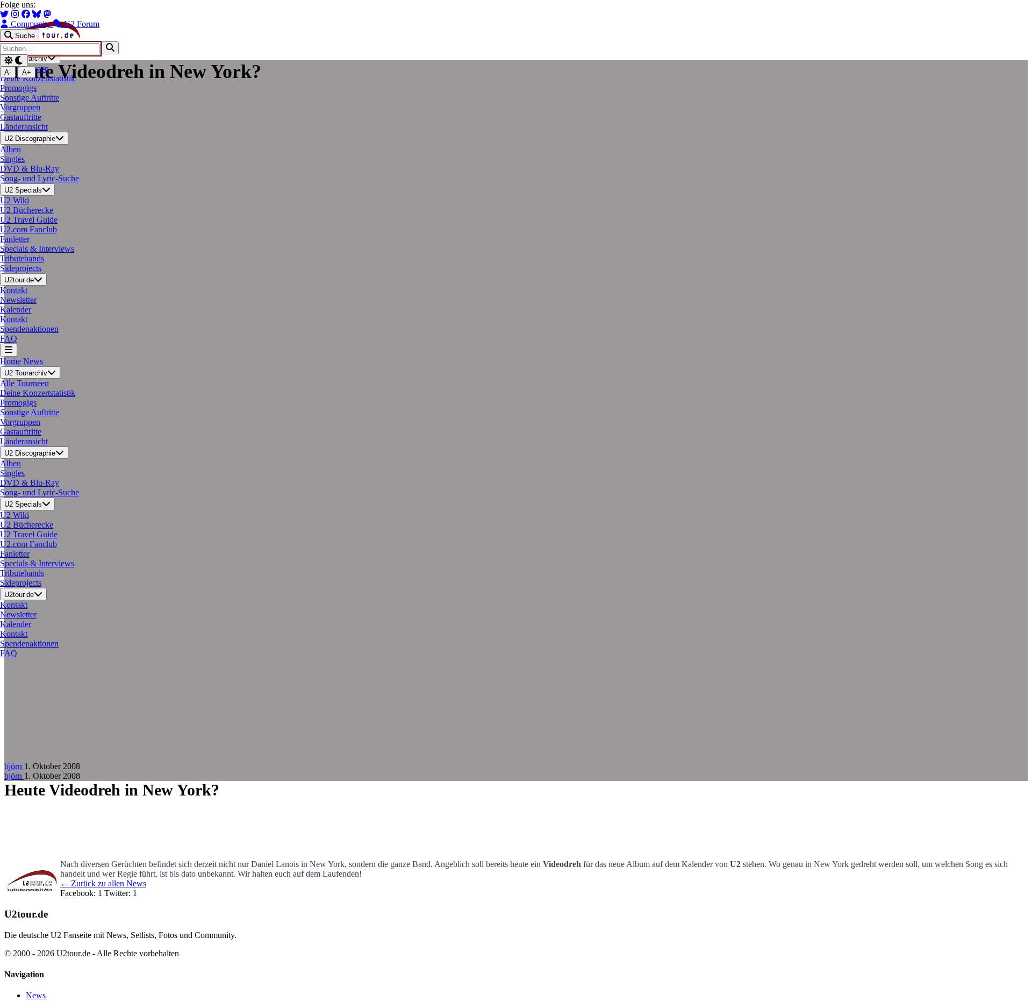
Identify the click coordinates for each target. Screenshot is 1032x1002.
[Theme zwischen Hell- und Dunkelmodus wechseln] (14, 60)
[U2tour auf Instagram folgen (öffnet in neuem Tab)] (16, 14)
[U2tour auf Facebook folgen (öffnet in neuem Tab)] (27, 14)
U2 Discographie (29, 139)
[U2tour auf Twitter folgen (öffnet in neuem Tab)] (5, 14)
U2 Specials (23, 190)
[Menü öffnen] (8, 350)
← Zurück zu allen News (103, 883)
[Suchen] (110, 47)
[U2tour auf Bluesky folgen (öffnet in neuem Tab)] (37, 14)
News (33, 361)
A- (7, 72)
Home (10, 361)
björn (14, 766)
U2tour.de (19, 280)
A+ (26, 72)
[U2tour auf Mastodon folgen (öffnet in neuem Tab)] (47, 14)
